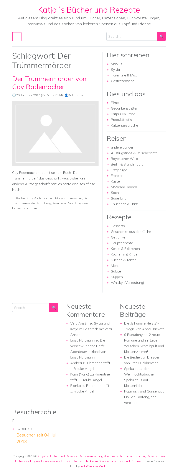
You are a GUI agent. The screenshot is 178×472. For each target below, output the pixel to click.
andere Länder (122, 147)
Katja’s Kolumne (123, 114)
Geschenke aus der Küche (131, 231)
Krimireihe (59, 203)
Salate (116, 271)
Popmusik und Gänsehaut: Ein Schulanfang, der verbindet (144, 397)
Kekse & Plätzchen (125, 248)
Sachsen (117, 192)
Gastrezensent (122, 81)
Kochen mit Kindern (125, 254)
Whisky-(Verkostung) (127, 282)
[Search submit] (161, 36)
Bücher (21, 198)
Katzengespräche (124, 125)
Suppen (117, 277)
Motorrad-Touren (124, 187)
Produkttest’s (121, 119)
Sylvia (115, 69)
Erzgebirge (119, 170)
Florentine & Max (124, 75)
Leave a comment (25, 208)
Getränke (118, 237)
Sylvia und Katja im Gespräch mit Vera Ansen (91, 329)
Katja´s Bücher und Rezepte (89, 10)
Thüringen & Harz (124, 204)
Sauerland (119, 198)
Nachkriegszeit (78, 203)
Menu (115, 265)
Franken (117, 175)
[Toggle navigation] (16, 36)
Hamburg (44, 203)
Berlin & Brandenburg (127, 164)
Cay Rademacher (39, 198)
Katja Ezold (76, 95)
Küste (115, 181)
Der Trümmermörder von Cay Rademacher (49, 82)
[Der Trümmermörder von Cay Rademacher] (55, 133)
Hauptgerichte (122, 243)
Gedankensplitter (124, 108)
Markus (116, 64)
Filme (115, 102)
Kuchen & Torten (124, 260)
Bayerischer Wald (124, 158)
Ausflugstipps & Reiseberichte (134, 153)
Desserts (118, 226)
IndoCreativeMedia (94, 466)
